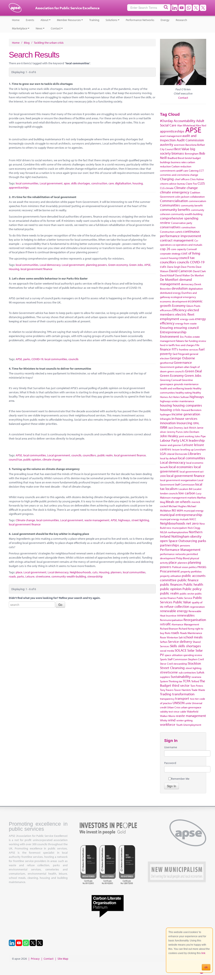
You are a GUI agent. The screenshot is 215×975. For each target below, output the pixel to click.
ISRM (163, 427)
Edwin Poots (193, 305)
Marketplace (19, 28)
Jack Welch (190, 427)
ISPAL (196, 423)
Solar (191, 650)
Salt (181, 637)
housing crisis (170, 409)
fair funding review (195, 340)
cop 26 (165, 249)
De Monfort (197, 275)
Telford (195, 681)
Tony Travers (166, 690)
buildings (165, 162)
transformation (183, 694)
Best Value (181, 149)
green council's (175, 371)
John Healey (169, 436)
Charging (167, 179)
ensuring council (186, 327)
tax (180, 681)
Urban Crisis (173, 707)
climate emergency (174, 192)
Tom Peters (196, 685)
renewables (186, 615)
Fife (197, 345)
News (39, 28)
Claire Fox (191, 183)
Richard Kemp (186, 628)
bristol (188, 158)
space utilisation (174, 655)
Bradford (172, 158)
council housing (169, 258)
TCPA (186, 681)
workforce (167, 724)
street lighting (140, 520)
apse (15, 9)
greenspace (166, 384)
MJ (174, 510)
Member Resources (69, 20)
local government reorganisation (178, 480)
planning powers (96, 265)
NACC (192, 519)
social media (167, 650)
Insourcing (184, 423)
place (19, 572)
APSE (147, 265)
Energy (165, 20)
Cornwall (192, 249)
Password (170, 763)
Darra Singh (173, 266)
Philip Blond (182, 558)
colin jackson (182, 196)
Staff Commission (177, 659)
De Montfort (169, 279)
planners (116, 572)
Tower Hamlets (182, 690)
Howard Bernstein (191, 410)
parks (26, 359)
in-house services (184, 418)
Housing (14, 269)
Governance (183, 362)
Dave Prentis (188, 266)
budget (197, 158)
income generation (186, 414)
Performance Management (180, 549)
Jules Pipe (200, 436)
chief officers (182, 179)
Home (16, 20)
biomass (178, 153)
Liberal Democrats (177, 453)
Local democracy (50, 265)
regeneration (197, 606)
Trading (165, 694)
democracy (187, 284)
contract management (177, 240)
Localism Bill (185, 489)
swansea (196, 676)
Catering (193, 170)
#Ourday (166, 120)
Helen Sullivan (181, 397)
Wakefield (192, 711)
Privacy (35, 959)
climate (169, 188)
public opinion (32, 459)
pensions (185, 545)
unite (188, 703)
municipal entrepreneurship (181, 514)
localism (171, 488)
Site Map (63, 959)
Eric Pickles (186, 336)
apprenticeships (19, 187)
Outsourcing (187, 540)
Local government (51, 183)
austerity (166, 144)
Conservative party (181, 222)
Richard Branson (169, 628)
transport (182, 698)
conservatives (170, 227)
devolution (180, 288)
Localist (197, 489)
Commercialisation (174, 200)
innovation (168, 423)
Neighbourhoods (80, 572)
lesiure (176, 449)
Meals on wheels (178, 501)
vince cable (179, 711)
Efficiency (179, 310)
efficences (166, 310)
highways (124, 520)
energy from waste (186, 323)
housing (137, 183)
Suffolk (200, 672)
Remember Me (180, 779)
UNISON (179, 703)
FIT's (175, 349)
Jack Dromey (175, 427)
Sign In (171, 786)
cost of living (190, 253)
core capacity (178, 249)
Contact (56, 28)
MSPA (180, 510)
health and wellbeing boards (176, 388)
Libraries (194, 453)
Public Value (182, 602)
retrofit (165, 624)
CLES (201, 183)
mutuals (184, 519)
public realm (105, 455)
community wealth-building (68, 576)
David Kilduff (167, 275)
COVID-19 (37, 359)
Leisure (29, 576)
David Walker (182, 275)
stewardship (95, 576)
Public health (193, 584)
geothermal (166, 362)
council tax (15, 459)
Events (30, 20)
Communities (170, 205)
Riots (167, 633)
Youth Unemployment (188, 724)
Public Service (184, 598)
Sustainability (181, 676)
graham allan (182, 367)
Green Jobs (136, 265)
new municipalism (176, 527)
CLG (162, 188)
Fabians (180, 340)
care (111, 183)
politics (193, 567)
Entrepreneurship (173, 332)
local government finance (36, 269)
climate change (51, 459)
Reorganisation (195, 619)
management (179, 497)
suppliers (165, 676)
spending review (192, 655)
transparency (167, 698)
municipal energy (193, 510)
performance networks (173, 554)
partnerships (169, 545)
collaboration (197, 196)
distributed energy (170, 292)
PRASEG (201, 567)
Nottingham (180, 536)
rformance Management (185, 624)
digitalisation (123, 183)
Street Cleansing (172, 667)
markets (191, 497)
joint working (186, 436)
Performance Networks (140, 20)
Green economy (118, 265)
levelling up (187, 449)
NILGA (163, 532)
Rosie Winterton (169, 637)
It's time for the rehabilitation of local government (44, 197)
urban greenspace (191, 707)
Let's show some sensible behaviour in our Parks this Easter (50, 278)
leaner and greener (171, 445)
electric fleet (184, 314)
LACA (184, 440)
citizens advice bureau (172, 183)
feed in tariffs (167, 345)
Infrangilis (165, 418)
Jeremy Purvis (175, 431)
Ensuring (166, 327)
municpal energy (169, 519)
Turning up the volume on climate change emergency (46, 469)
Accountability (184, 120)
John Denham (191, 431)
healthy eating (184, 392)
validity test (166, 711)
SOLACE (180, 650)
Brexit (181, 158)
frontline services (188, 349)
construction (99, 183)
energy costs (187, 319)
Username (170, 747)
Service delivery (180, 641)
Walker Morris (167, 716)
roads (12, 576)
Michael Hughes (178, 506)
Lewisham (200, 449)
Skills (173, 646)
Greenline (187, 380)
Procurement (170, 571)
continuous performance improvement (180, 233)
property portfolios (191, 571)
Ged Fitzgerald (181, 354)
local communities (27, 183)
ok (206, 967)
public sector (187, 593)
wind (172, 720)
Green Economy (172, 375)
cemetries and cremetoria (174, 174)
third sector (181, 685)
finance (165, 349)
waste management (96, 520)
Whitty (163, 720)
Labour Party (169, 440)
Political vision (180, 567)
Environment (169, 336)
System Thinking (169, 681)
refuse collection (176, 606)
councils (73, 359)
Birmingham (192, 153)
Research (181, 20)
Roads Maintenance (191, 633)
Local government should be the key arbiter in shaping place (50, 534)
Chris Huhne (197, 179)
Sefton (163, 641)
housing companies (187, 405)
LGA (163, 453)
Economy (179, 305)
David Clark (199, 271)
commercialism (197, 201)
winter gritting (184, 720)
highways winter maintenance (177, 401)
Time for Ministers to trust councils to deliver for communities (51, 368)
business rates (179, 162)
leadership (197, 440)
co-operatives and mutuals (187, 244)
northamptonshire (178, 532)
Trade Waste (198, 690)
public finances (171, 584)
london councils (169, 493)
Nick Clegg (194, 527)
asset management (171, 136)
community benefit (192, 205)
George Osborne (182, 358)
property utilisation (170, 575)
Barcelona (191, 144)
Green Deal (193, 371)
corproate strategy (170, 253)
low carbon (186, 493)
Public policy (192, 589)
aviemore (179, 144)
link (203, 953)
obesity (195, 536)
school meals (193, 637)
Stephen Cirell (196, 659)
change (194, 174)
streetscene (43, 576)
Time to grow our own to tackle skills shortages (42, 84)
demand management (176, 281)
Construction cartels (171, 231)
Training (94, 20)
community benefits (175, 209)
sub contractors (187, 672)
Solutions (111, 20)
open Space (169, 540)
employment (169, 318)
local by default (168, 458)
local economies (181, 467)
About (45, 20)
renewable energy (174, 611)
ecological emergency (183, 297)
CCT (201, 170)
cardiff (179, 170)
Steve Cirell (166, 663)
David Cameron (180, 271)
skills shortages (80, 183)
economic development (173, 301)
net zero (192, 523)
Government (167, 367)
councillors (89, 455)
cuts (95, 572)
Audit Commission (190, 140)
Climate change (25, 520)
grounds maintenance (186, 384)
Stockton (194, 663)
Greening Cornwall (170, 380)
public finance (188, 580)
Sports (163, 659)
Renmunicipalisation (171, 620)
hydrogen (165, 414)
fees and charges (185, 345)
